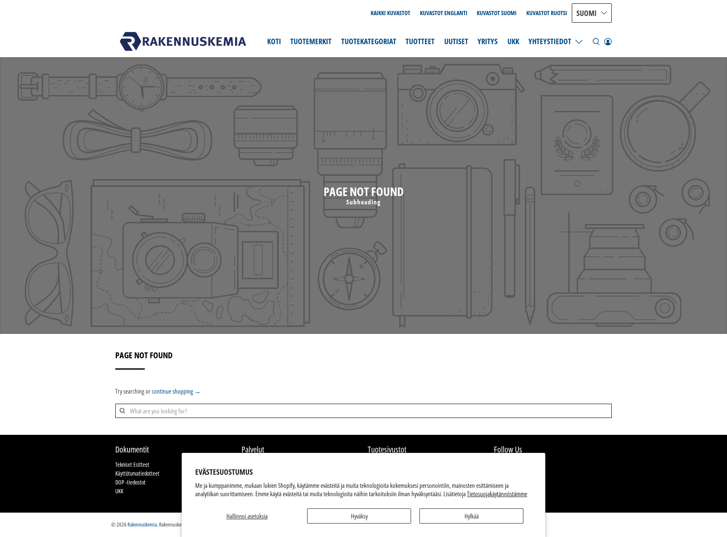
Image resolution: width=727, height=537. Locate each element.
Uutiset (456, 41)
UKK (513, 41)
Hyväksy (359, 516)
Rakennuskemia (142, 524)
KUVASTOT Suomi (497, 13)
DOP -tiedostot (130, 482)
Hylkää (471, 516)
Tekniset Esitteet (132, 464)
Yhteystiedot (549, 41)
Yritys (488, 41)
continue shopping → (176, 391)
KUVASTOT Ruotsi (546, 13)
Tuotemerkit (311, 41)
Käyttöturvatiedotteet (137, 473)
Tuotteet (420, 41)
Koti (274, 41)
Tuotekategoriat (368, 41)
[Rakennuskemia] (183, 41)
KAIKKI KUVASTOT (390, 13)
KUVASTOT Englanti (443, 13)
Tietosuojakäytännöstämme (497, 493)
